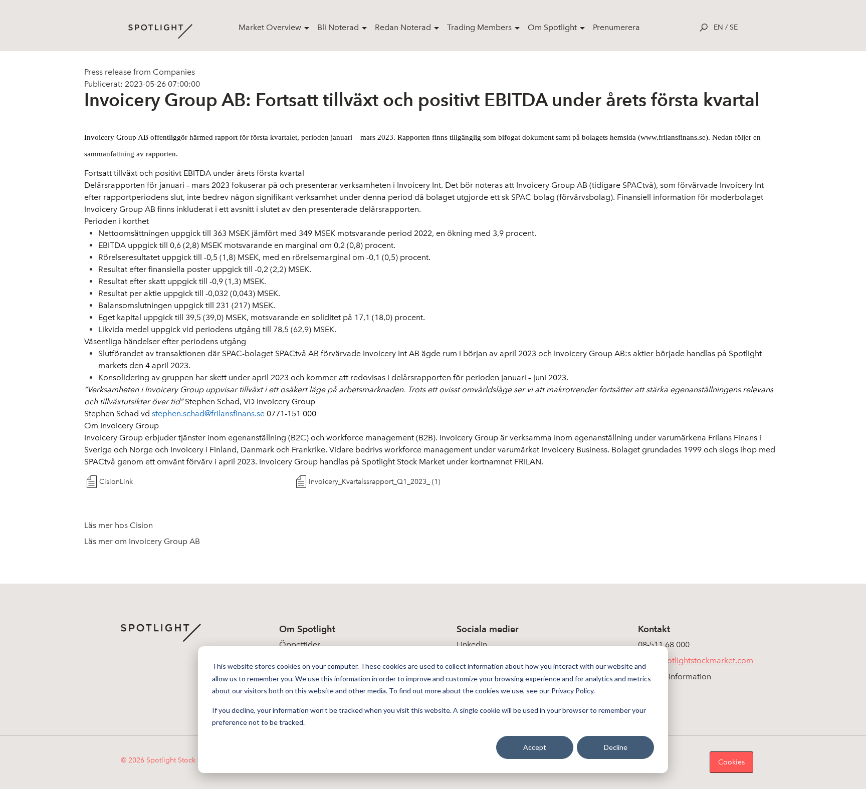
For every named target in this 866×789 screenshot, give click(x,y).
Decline (615, 747)
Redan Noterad (403, 27)
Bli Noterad (338, 27)
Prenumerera (616, 27)
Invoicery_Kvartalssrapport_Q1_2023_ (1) (374, 481)
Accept (534, 747)
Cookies (731, 762)
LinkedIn (472, 644)
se (734, 27)
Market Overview (270, 27)
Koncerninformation (674, 676)
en (718, 27)
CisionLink (116, 481)
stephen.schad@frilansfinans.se (208, 413)
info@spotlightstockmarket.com (695, 660)
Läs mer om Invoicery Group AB (142, 541)
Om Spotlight (552, 27)
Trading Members (479, 27)
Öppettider (299, 644)
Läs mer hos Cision (118, 525)
